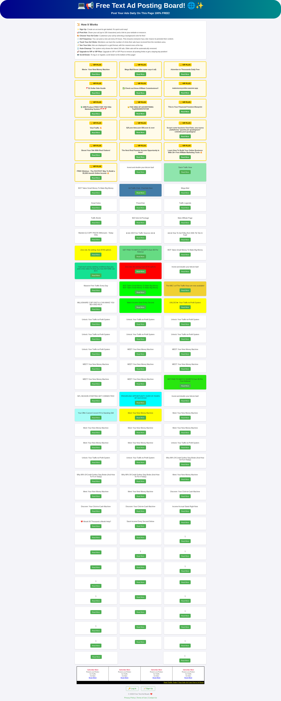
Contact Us (152, 698)
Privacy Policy (129, 698)
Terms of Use (142, 698)
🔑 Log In (132, 688)
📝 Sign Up (148, 688)
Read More (96, 74)
